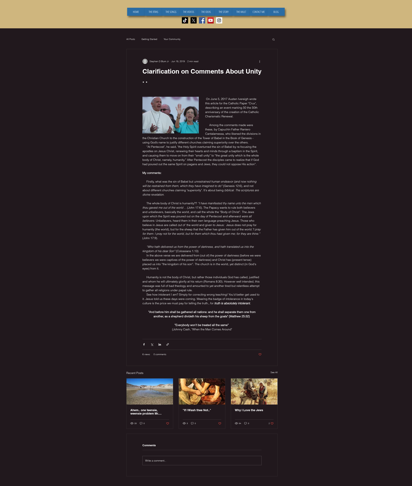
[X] (193, 20)
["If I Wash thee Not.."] (202, 391)
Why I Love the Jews (249, 410)
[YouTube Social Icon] (210, 20)
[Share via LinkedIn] (159, 344)
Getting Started (149, 39)
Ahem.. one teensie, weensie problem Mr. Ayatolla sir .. (144, 411)
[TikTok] (185, 20)
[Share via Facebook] (143, 344)
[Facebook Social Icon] (202, 20)
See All (274, 372)
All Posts (130, 39)
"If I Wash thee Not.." (197, 410)
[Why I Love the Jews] (254, 391)
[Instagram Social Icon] (219, 20)
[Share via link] (167, 344)
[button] (273, 39)
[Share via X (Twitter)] (151, 344)
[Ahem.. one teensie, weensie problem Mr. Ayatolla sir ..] (149, 391)
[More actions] (260, 61)
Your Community (172, 39)
